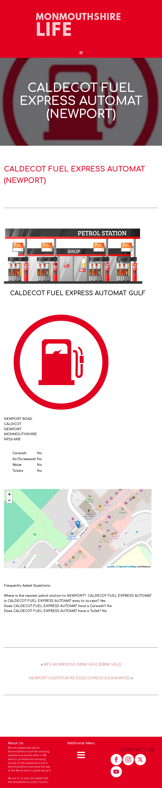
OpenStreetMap (127, 566)
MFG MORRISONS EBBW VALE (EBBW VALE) (82, 664)
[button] (77, 525)
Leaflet (111, 566)
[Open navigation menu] (81, 53)
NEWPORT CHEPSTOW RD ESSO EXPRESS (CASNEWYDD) (79, 678)
